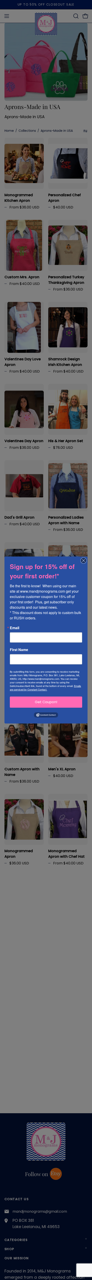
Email (14, 628)
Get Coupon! (46, 702)
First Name (19, 649)
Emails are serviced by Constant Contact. (45, 687)
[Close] (83, 560)
